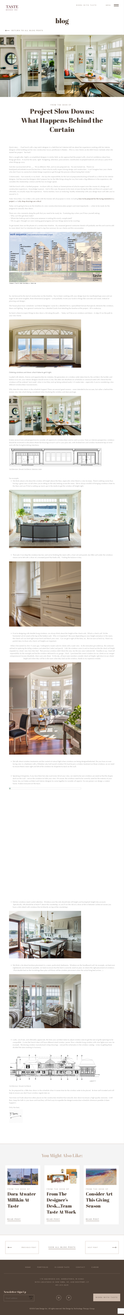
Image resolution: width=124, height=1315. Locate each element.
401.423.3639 (61, 1285)
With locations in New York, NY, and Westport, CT (62, 1282)
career (95, 1267)
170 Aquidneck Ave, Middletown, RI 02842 (62, 1279)
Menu (108, 5)
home (28, 1267)
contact (80, 1267)
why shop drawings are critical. (29, 201)
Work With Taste (86, 5)
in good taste (62, 1267)
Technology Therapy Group (84, 1309)
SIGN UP (31, 1298)
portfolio (42, 1267)
